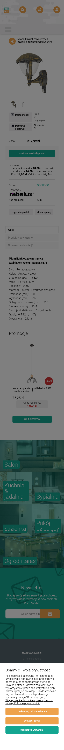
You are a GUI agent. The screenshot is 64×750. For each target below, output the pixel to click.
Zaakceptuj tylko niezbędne (32, 711)
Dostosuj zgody (32, 720)
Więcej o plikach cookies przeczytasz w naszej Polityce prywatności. (29, 702)
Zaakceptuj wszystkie (32, 730)
